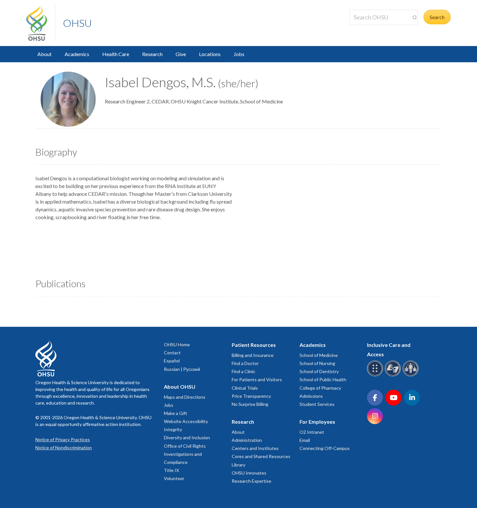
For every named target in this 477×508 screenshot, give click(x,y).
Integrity (173, 429)
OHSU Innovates (249, 473)
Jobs (239, 54)
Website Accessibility (186, 421)
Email (305, 440)
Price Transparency (251, 396)
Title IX (171, 470)
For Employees (317, 422)
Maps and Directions (184, 397)
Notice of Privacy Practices (62, 439)
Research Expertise (251, 481)
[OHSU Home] (40, 23)
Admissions (311, 396)
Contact (172, 352)
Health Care (115, 54)
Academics (77, 54)
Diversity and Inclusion (187, 437)
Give (181, 54)
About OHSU (179, 387)
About (44, 54)
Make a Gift (175, 413)
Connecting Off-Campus (325, 448)
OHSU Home (177, 344)
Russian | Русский (182, 369)
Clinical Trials (245, 388)
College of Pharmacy (320, 388)
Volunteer (174, 478)
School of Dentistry (319, 371)
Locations (210, 54)
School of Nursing (317, 363)
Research (152, 54)
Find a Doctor (245, 363)
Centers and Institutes (255, 448)
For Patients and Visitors (257, 379)
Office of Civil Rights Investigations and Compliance (185, 454)
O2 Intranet (312, 432)
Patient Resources (254, 345)
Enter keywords (369, 29)
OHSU (77, 23)
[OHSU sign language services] (394, 375)
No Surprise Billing (250, 404)
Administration (247, 440)
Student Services (317, 404)
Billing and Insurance (253, 355)
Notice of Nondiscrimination (63, 447)
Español (172, 360)
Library (238, 464)
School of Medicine (319, 355)
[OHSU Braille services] (376, 375)
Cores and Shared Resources (261, 456)
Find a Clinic (243, 371)
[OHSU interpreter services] (412, 375)
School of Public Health (323, 379)
